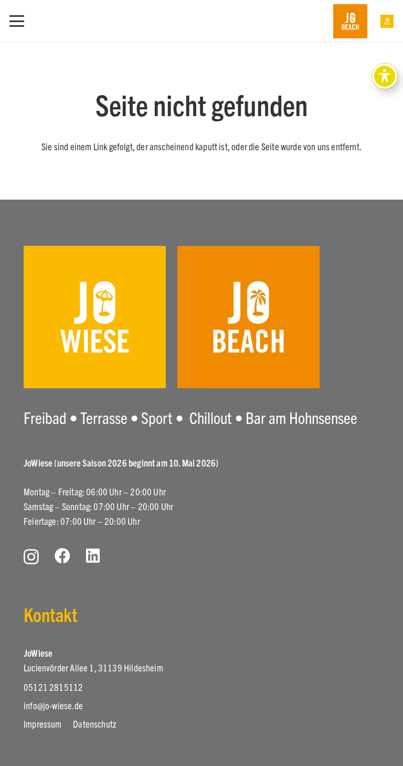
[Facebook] (62, 556)
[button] (17, 21)
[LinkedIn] (93, 556)
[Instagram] (31, 556)
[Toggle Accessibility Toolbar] (384, 76)
